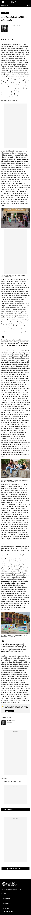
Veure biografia (9, 722)
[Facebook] (1, 40)
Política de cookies (6, 898)
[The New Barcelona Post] (9, 884)
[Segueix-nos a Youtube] (12, 911)
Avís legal (4, 901)
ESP (29, 5)
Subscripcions (5, 908)
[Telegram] (10, 40)
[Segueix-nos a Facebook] (2, 911)
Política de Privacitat (7, 903)
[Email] (12, 40)
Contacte (4, 893)
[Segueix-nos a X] (4, 911)
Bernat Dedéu (15, 25)
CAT (27, 5)
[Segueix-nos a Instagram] (9, 911)
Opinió (5, 12)
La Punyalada (5, 781)
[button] (3, 2)
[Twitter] (3, 40)
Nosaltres (4, 896)
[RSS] (14, 911)
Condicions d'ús (6, 906)
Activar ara (9, 711)
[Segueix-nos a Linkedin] (7, 911)
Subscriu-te (4, 5)
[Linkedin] (6, 40)
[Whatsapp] (8, 40)
